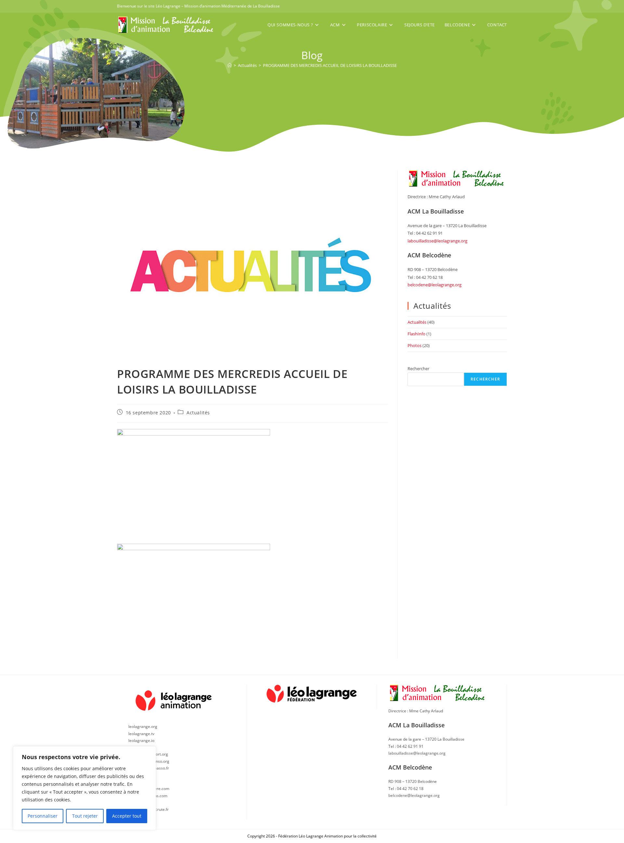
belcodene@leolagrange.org (435, 285)
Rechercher (418, 368)
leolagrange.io (141, 740)
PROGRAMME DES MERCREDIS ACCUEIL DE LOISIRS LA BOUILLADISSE (330, 65)
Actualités (198, 412)
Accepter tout (126, 816)
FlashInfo (416, 334)
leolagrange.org (142, 726)
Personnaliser (43, 816)
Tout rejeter (85, 816)
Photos (415, 345)
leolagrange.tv (141, 733)
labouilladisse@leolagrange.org (437, 241)
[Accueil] (230, 65)
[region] (84, 788)
